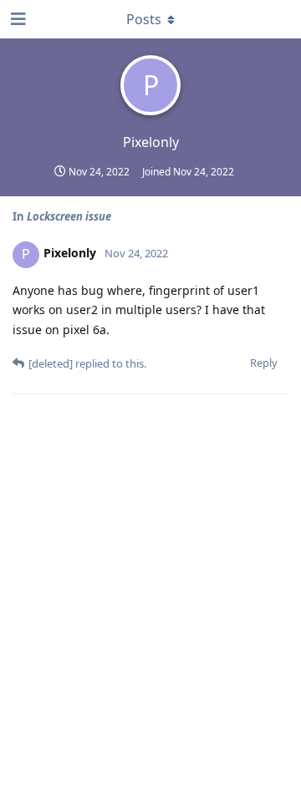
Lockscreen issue (69, 216)
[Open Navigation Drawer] (16, 19)
